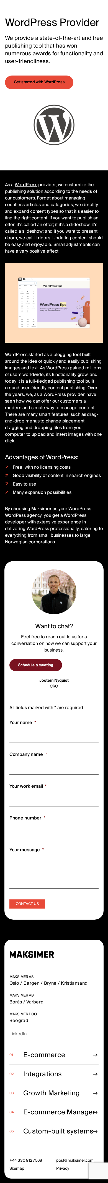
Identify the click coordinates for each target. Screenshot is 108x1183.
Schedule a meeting (35, 665)
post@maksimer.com (75, 1160)
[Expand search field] (84, 9)
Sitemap (16, 1168)
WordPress (26, 185)
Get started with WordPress (39, 82)
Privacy (62, 1168)
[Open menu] (99, 9)
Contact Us (27, 904)
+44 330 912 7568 (25, 1160)
